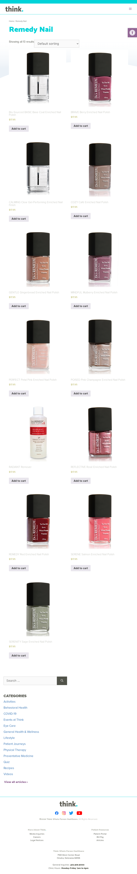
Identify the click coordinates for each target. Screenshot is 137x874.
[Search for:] (30, 681)
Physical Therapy (15, 750)
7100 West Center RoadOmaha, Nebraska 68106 (68, 856)
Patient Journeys (15, 744)
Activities (10, 701)
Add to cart (19, 129)
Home (11, 21)
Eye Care (10, 726)
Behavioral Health (15, 707)
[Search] (62, 681)
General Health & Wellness (21, 732)
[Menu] (131, 9)
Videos (8, 774)
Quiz (7, 762)
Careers (37, 837)
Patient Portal (100, 833)
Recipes (9, 768)
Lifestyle (9, 738)
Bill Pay (100, 837)
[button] (132, 32)
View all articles (15, 781)
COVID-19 (10, 714)
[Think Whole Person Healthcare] (14, 9)
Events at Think (14, 720)
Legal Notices (37, 840)
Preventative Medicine (18, 756)
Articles (100, 840)
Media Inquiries (37, 833)
